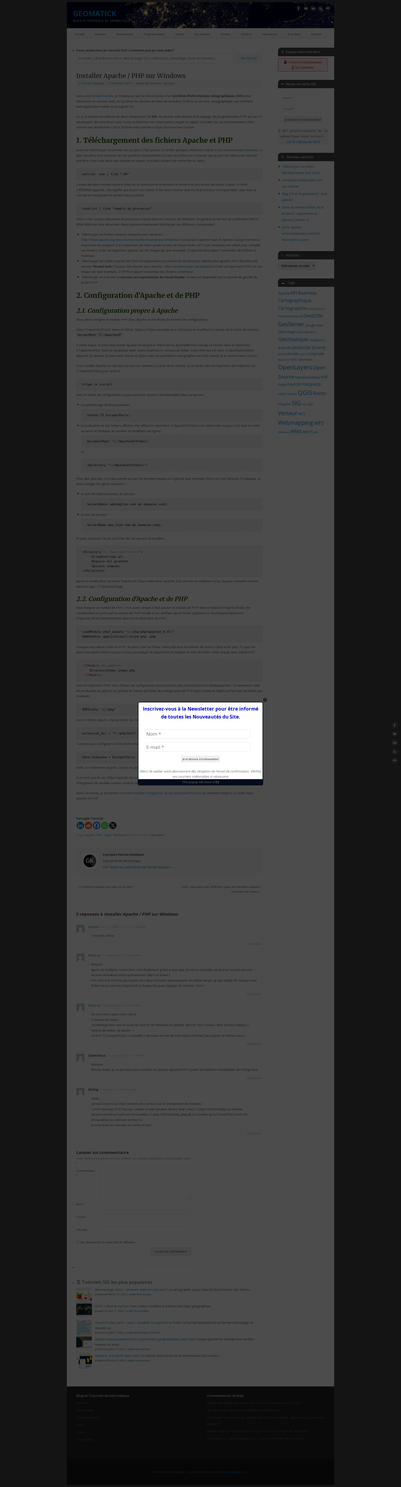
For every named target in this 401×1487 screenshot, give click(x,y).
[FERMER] (265, 700)
